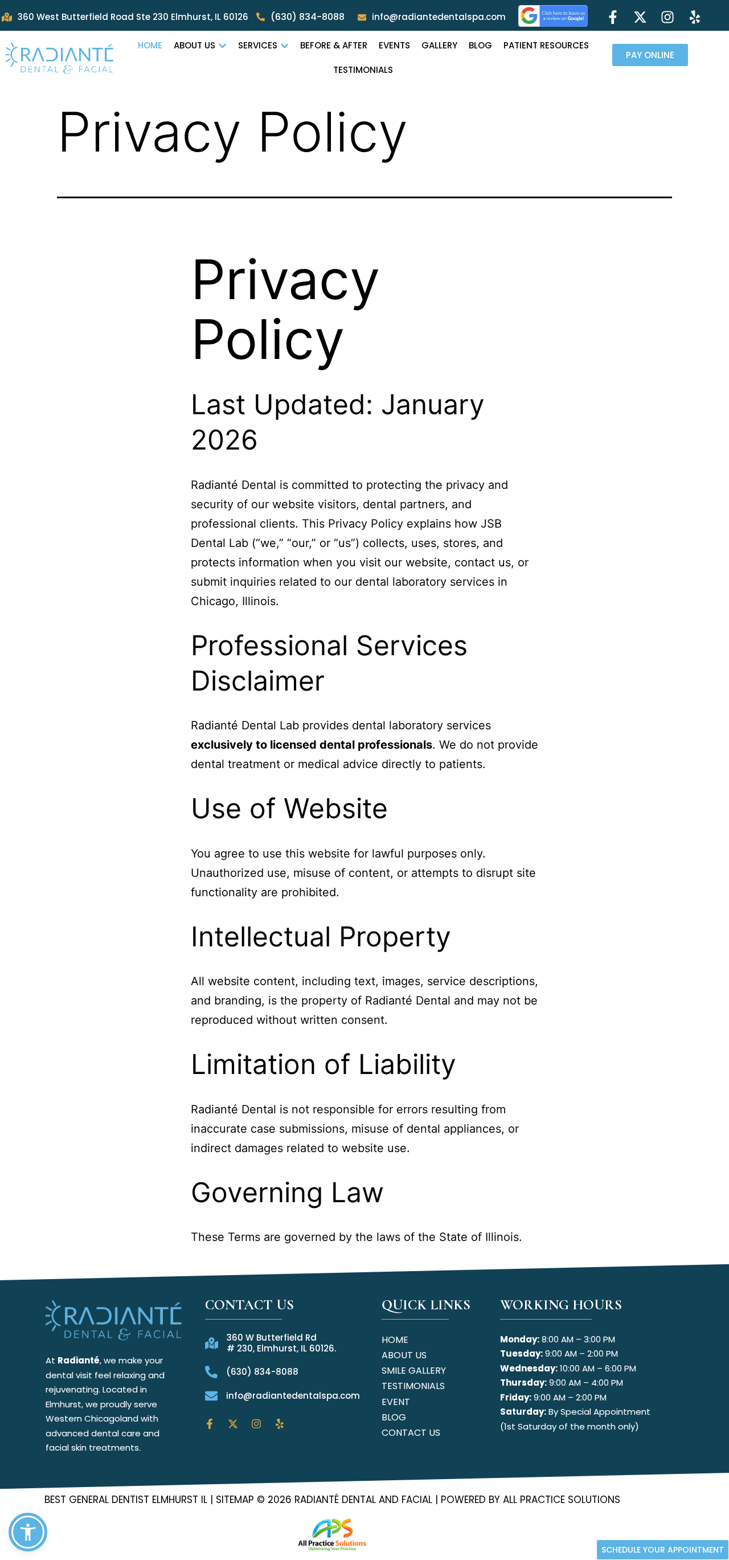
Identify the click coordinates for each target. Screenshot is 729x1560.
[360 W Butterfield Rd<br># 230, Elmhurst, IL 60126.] (211, 1343)
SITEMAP (235, 1499)
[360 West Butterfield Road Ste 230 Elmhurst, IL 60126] (7, 17)
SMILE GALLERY (414, 1370)
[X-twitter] (640, 17)
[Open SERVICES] (284, 45)
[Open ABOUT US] (222, 45)
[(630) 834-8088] (260, 17)
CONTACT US (411, 1432)
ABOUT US (404, 1355)
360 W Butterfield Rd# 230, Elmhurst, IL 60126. (281, 1343)
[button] (27, 1532)
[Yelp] (694, 17)
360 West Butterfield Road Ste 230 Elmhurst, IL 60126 (133, 17)
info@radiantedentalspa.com (439, 17)
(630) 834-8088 (308, 16)
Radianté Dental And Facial (363, 1499)
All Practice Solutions (560, 1499)
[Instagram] (667, 17)
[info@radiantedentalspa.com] (362, 17)
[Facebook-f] (612, 17)
